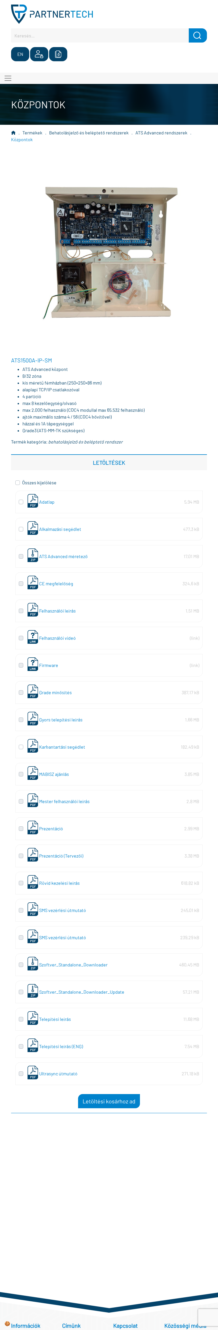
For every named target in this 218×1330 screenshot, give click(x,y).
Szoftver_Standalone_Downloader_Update (81, 992)
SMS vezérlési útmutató (62, 910)
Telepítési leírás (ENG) (61, 1046)
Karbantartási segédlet (62, 747)
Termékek (32, 132)
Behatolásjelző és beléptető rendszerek (89, 132)
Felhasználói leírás (57, 610)
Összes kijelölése (39, 482)
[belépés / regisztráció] (39, 54)
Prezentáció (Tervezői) (61, 855)
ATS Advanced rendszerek (161, 132)
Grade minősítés (55, 692)
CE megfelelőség (56, 583)
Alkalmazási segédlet (60, 529)
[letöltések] (58, 54)
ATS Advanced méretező (63, 556)
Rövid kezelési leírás (59, 883)
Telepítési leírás (55, 1019)
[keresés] (198, 35)
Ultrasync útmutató (58, 1073)
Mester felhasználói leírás (64, 801)
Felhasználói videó (57, 638)
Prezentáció (51, 828)
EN (20, 54)
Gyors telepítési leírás (61, 719)
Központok (22, 139)
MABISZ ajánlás (54, 774)
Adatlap (46, 501)
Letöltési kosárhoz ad (109, 1101)
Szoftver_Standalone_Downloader (73, 964)
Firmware (48, 665)
